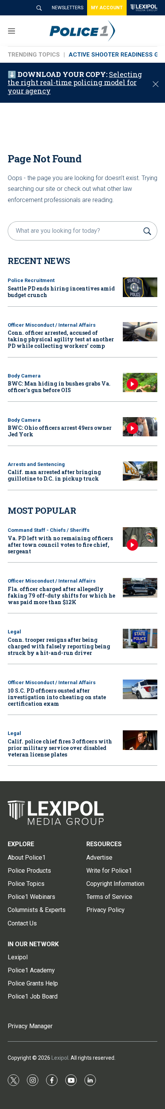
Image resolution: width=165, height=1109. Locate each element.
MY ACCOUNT (107, 7)
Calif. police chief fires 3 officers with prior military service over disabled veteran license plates (60, 748)
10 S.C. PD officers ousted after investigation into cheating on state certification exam (57, 697)
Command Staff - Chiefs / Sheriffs (48, 530)
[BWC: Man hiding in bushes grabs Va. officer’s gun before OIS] (140, 382)
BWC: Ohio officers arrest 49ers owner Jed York (60, 431)
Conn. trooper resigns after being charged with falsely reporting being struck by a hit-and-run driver (59, 646)
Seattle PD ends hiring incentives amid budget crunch (61, 292)
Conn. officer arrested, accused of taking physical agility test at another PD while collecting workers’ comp (61, 339)
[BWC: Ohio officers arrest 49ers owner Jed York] (140, 427)
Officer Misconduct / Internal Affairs (52, 325)
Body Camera (24, 376)
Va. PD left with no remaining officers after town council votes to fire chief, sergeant (60, 544)
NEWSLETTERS (67, 7)
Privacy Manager (30, 1026)
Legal (14, 632)
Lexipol (59, 1058)
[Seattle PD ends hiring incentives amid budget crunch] (140, 287)
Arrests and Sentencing (36, 464)
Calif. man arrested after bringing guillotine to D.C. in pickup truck (54, 475)
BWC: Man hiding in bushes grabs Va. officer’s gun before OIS (59, 387)
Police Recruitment (31, 280)
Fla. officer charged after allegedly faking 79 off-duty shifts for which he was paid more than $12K (61, 595)
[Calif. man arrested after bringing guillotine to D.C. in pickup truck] (140, 471)
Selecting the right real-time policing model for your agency (75, 82)
